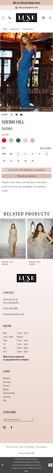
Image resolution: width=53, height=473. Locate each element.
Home (5, 29)
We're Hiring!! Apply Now (26, 2)
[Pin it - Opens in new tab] (17, 114)
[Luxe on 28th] (26, 278)
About (6, 389)
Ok (50, 465)
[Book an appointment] (43, 17)
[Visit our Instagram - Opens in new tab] (4, 427)
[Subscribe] (31, 419)
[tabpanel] (26, 72)
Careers (7, 396)
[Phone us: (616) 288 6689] (10, 17)
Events (6, 385)
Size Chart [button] (45, 148)
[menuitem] (10, 17)
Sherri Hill (15, 29)
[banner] (26, 17)
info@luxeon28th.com (13, 314)
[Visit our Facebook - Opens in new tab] (11, 427)
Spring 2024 (28, 29)
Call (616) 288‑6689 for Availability (26, 169)
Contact (7, 382)
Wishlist (6, 378)
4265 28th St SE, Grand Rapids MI (10, 301)
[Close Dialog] (2, 465)
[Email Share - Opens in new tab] (21, 115)
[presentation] (13, 238)
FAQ (4, 400)
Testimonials (9, 393)
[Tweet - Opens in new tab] (12, 114)
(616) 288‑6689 (10, 308)
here (26, 471)
